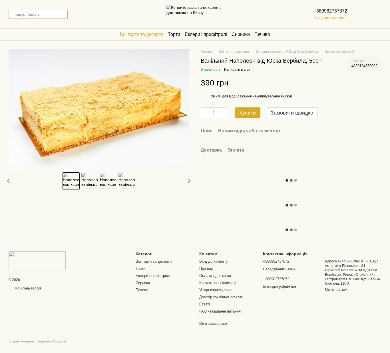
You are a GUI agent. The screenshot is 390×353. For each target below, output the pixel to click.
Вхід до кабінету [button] (213, 261)
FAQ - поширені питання (220, 311)
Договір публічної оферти (221, 297)
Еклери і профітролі (206, 34)
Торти (174, 34)
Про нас (206, 268)
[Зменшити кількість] (205, 113)
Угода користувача (215, 290)
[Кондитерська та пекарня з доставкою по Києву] (37, 261)
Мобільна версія (27, 288)
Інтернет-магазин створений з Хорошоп (37, 341)
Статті (204, 304)
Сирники (241, 34)
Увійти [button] (216, 96)
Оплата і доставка (215, 276)
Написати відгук (237, 70)
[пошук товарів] (63, 14)
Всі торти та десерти (141, 34)
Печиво (262, 34)
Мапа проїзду (336, 289)
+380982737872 (330, 11)
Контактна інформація (218, 283)
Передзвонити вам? (330, 18)
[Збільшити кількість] (223, 113)
